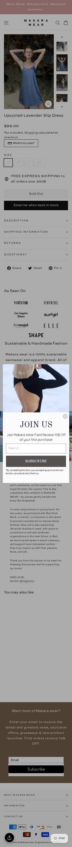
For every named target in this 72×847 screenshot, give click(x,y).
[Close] (65, 416)
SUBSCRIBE (36, 461)
